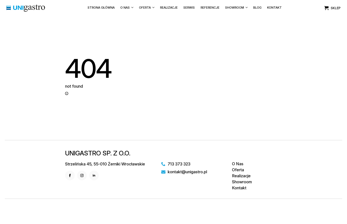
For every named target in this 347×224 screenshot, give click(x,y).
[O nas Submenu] (131, 8)
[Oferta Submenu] (152, 8)
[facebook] (70, 175)
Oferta (145, 7)
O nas (125, 7)
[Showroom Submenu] (246, 8)
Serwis (189, 7)
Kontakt (274, 7)
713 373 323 (179, 164)
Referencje (210, 7)
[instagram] (82, 175)
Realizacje (169, 7)
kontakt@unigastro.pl (187, 171)
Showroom (234, 7)
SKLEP (336, 8)
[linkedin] (94, 175)
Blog (257, 7)
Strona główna (101, 7)
